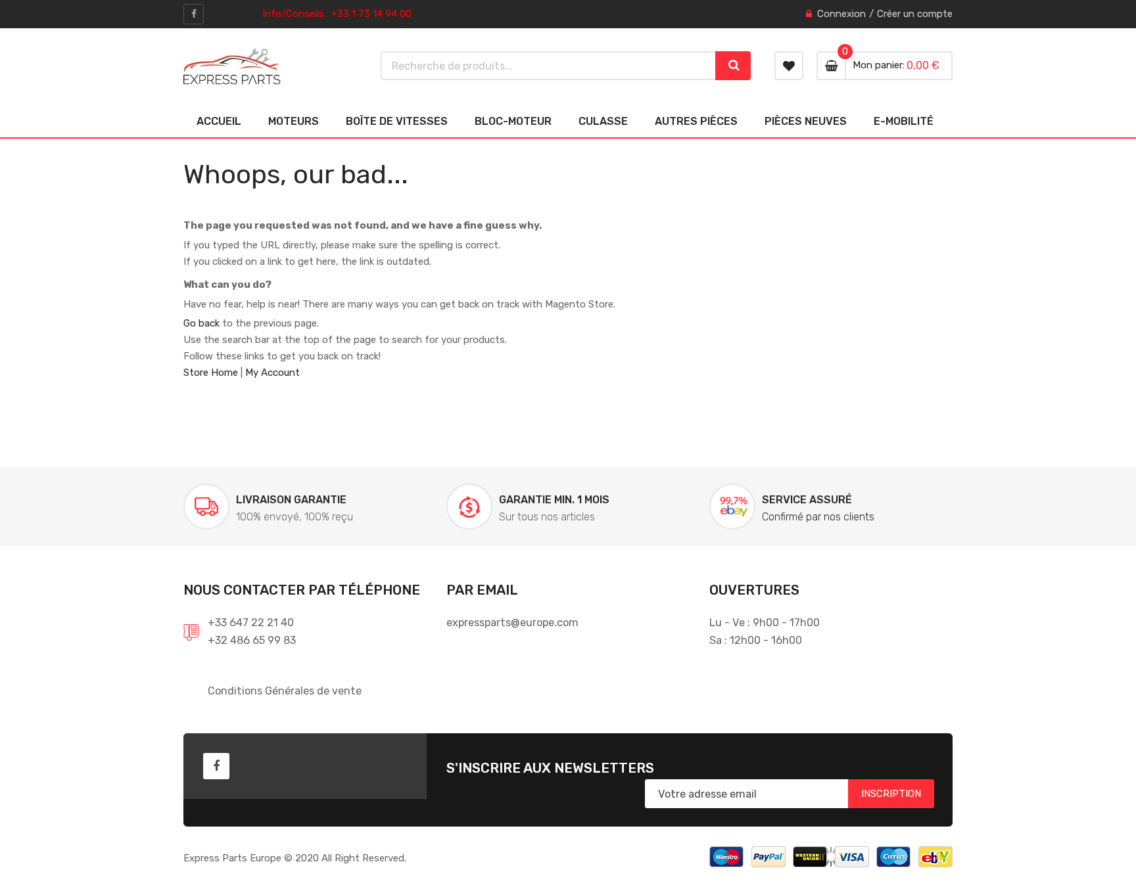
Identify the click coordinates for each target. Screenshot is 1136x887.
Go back (201, 323)
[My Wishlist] (788, 65)
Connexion (841, 14)
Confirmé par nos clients (818, 517)
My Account (272, 372)
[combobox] (548, 66)
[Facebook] (193, 14)
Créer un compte (915, 14)
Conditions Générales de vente (285, 691)
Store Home (210, 372)
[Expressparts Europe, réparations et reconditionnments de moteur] (232, 66)
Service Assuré (807, 499)
